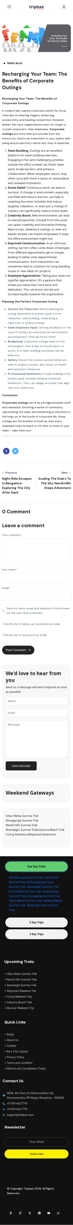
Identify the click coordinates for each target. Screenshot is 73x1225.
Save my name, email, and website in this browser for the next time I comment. (38, 610)
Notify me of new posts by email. (26, 635)
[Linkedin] (39, 1213)
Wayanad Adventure (42, 834)
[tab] (36, 867)
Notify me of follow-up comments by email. (32, 624)
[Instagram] (20, 1213)
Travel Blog (14, 63)
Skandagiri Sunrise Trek (21, 830)
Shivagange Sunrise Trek (22, 820)
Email (6, 588)
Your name (9, 569)
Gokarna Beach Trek (50, 830)
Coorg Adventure (17, 834)
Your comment (11, 535)
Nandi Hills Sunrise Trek (21, 825)
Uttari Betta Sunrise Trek (22, 816)
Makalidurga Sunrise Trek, (26, 877)
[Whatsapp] (58, 1213)
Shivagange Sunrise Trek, (44, 896)
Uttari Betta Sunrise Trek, (26, 901)
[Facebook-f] (11, 1213)
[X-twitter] (29, 1213)
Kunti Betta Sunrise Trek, (25, 891)
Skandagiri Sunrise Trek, (43, 887)
